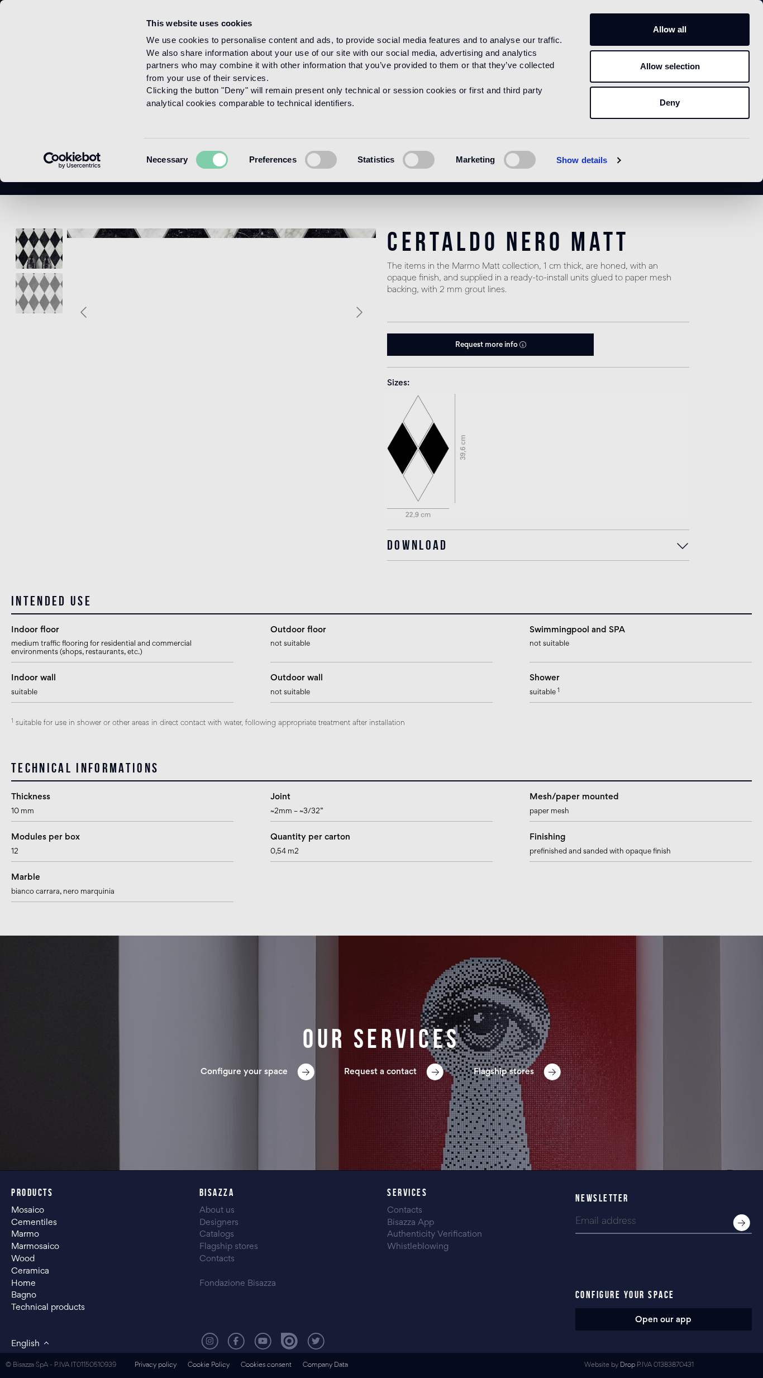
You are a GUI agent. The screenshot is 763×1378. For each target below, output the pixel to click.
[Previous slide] (84, 312)
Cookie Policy (209, 1365)
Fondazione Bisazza (237, 1284)
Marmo (25, 1234)
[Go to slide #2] (39, 293)
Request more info (487, 345)
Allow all (669, 29)
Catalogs (216, 1234)
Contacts (217, 1259)
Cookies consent (266, 1365)
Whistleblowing (418, 1247)
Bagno (23, 1295)
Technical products (48, 1308)
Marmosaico (35, 1247)
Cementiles (34, 1223)
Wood (23, 1259)
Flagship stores (228, 1247)
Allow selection (670, 66)
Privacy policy (156, 1365)
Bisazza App (410, 1223)
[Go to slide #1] (39, 248)
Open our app (663, 1320)
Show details (581, 160)
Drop (627, 1365)
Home (23, 1284)
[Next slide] (358, 312)
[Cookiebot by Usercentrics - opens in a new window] (72, 160)
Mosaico (27, 1210)
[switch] (321, 160)
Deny (670, 102)
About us (217, 1210)
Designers (219, 1223)
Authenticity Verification (434, 1234)
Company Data (325, 1365)
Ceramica (30, 1271)
